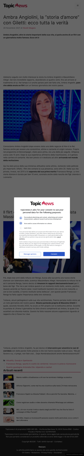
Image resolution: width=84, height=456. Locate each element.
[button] (42, 228)
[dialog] (42, 228)
